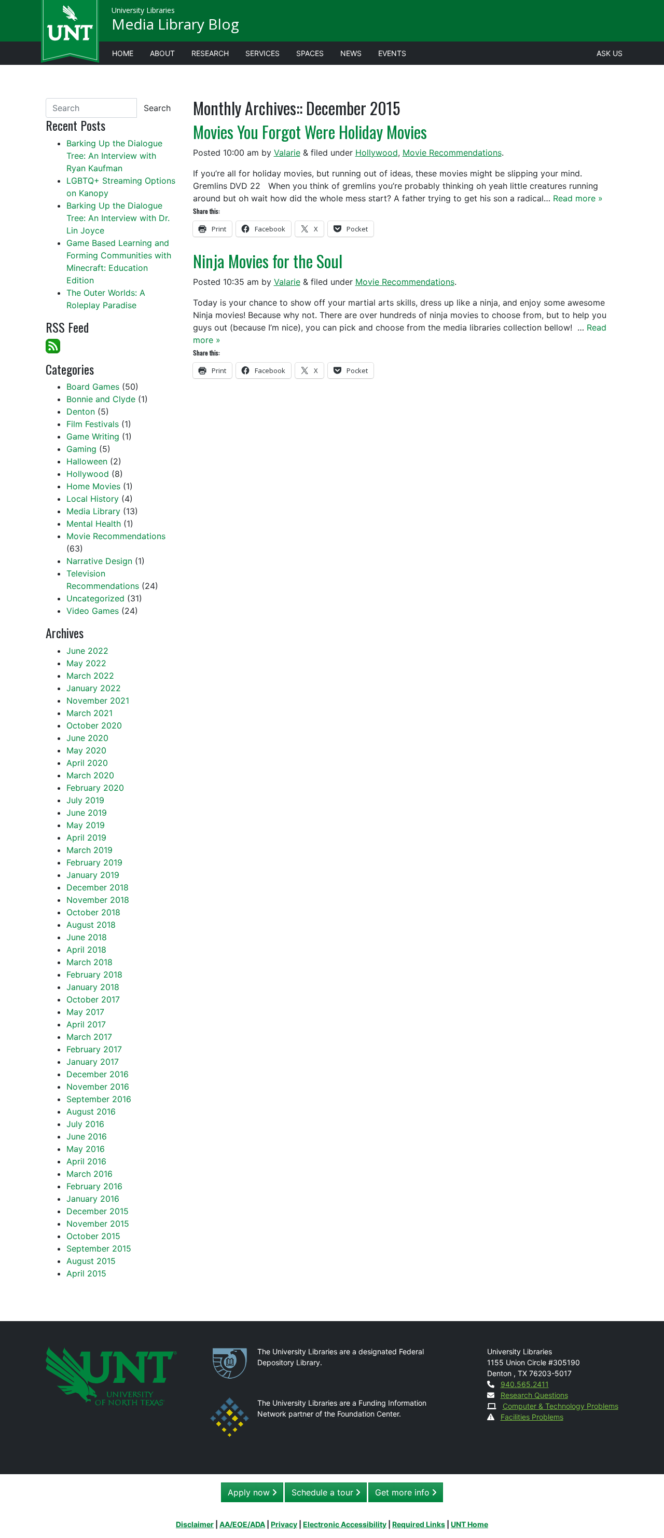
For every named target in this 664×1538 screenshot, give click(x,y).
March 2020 (90, 775)
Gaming (81, 449)
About (162, 53)
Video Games (92, 611)
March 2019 (89, 850)
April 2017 (86, 1024)
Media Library (93, 511)
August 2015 (91, 1261)
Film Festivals (92, 424)
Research (210, 53)
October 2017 (93, 999)
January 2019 (92, 875)
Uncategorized (95, 598)
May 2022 (86, 663)
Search (157, 108)
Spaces (310, 53)
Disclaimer (195, 1524)
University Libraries (143, 10)
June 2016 (86, 1136)
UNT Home (469, 1524)
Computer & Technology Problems (560, 1406)
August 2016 (91, 1111)
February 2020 (95, 787)
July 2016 (85, 1124)
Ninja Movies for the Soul (267, 261)
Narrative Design (99, 561)
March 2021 (89, 713)
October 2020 (94, 725)
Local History (92, 498)
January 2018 (92, 987)
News (351, 53)
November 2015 (97, 1223)
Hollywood (376, 152)
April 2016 (86, 1161)
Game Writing (92, 436)
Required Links (418, 1524)
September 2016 (98, 1099)
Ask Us (609, 53)
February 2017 (94, 1049)
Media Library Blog (175, 24)
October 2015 (93, 1236)
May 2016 (85, 1149)
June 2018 (86, 937)
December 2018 (97, 887)
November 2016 (97, 1086)
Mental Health (93, 523)
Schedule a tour (324, 1492)
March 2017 (89, 1037)
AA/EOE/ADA (242, 1524)
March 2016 (89, 1174)
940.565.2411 (525, 1384)
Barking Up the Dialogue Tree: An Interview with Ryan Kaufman (114, 155)
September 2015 (98, 1248)
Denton (80, 411)
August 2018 (91, 924)
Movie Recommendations (452, 152)
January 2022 (93, 688)
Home (122, 53)
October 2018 (93, 912)
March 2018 (89, 962)
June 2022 (87, 651)
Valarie (287, 152)
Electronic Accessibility (344, 1524)
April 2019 (86, 837)
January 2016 (92, 1198)
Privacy (284, 1524)
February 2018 (94, 974)
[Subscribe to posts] (53, 345)
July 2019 (85, 800)
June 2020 (87, 738)
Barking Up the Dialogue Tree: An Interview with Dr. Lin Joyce (118, 218)
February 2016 (94, 1186)
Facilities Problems (532, 1416)
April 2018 (86, 949)
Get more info (403, 1492)
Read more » (578, 198)
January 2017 (92, 1061)
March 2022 (90, 675)
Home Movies (93, 486)
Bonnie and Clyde (100, 399)
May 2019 (85, 825)
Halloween (86, 461)
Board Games (92, 386)
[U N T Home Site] (111, 1374)
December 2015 (97, 1211)
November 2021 (97, 700)
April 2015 (86, 1273)
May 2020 (86, 750)
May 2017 (85, 1012)
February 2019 (94, 862)
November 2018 (97, 900)
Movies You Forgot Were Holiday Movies (310, 131)
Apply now (250, 1492)
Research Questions (534, 1395)
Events (392, 53)
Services (262, 53)
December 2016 (97, 1074)
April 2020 (87, 763)
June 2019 (86, 812)
